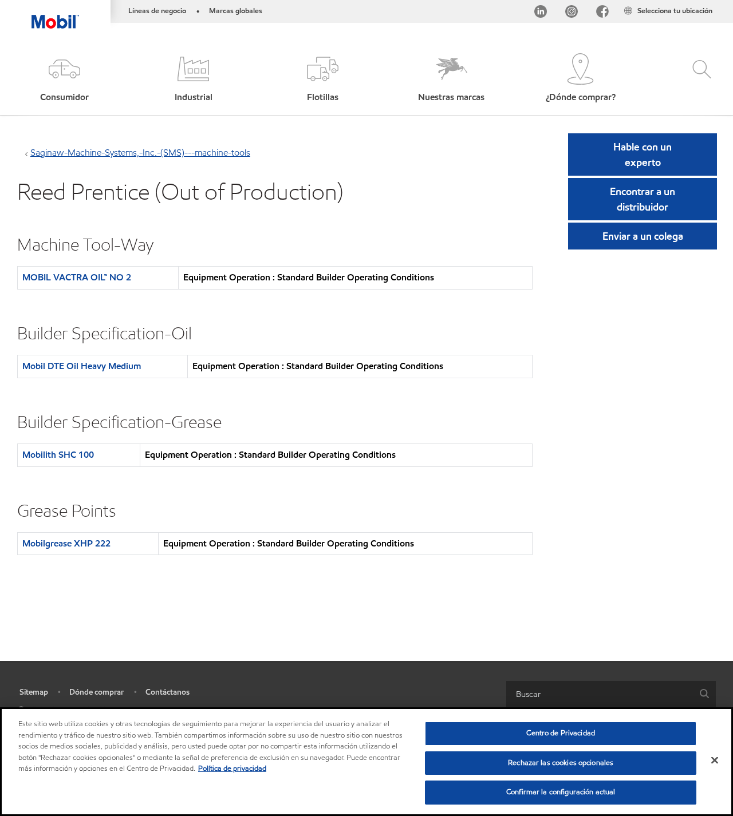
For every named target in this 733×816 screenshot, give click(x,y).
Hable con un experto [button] (642, 154)
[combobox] (611, 694)
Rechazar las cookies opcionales (560, 763)
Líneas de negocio (157, 11)
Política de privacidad (232, 768)
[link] (722, 3)
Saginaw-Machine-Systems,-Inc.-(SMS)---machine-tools (140, 152)
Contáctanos (167, 692)
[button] (64, 78)
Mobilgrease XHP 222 (66, 543)
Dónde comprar (96, 692)
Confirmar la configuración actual (560, 792)
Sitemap (33, 692)
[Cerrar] (714, 760)
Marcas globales (235, 11)
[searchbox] (599, 694)
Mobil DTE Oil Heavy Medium (81, 366)
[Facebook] (602, 13)
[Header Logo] (55, 14)
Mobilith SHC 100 (58, 455)
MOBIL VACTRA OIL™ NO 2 (76, 277)
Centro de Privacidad (560, 733)
